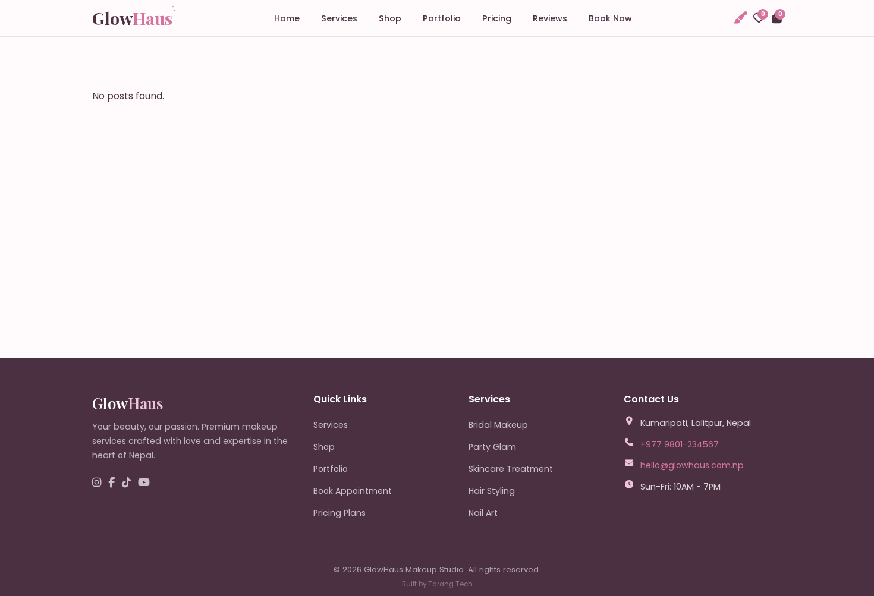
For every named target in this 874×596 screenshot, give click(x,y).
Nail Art (483, 513)
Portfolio (442, 18)
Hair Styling (492, 491)
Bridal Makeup (498, 425)
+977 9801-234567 (679, 444)
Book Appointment (352, 491)
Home (287, 18)
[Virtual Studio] (739, 18)
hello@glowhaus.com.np (692, 465)
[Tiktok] (126, 483)
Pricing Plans (339, 513)
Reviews (550, 18)
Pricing (496, 18)
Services (339, 18)
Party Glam (492, 447)
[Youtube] (144, 483)
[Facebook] (111, 483)
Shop (390, 18)
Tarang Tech (450, 584)
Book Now (610, 18)
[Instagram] (96, 483)
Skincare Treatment (511, 469)
